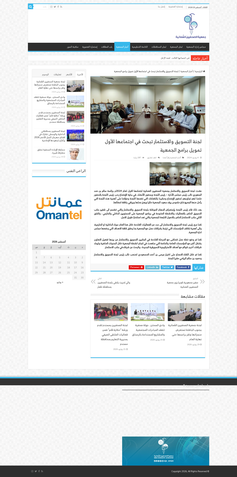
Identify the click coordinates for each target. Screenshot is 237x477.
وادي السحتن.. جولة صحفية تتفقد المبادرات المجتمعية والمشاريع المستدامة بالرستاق (148, 330)
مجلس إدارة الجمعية (196, 47)
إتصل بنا (161, 6)
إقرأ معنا (166, 157)
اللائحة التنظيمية (140, 47)
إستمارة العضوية (175, 6)
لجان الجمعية (176, 47)
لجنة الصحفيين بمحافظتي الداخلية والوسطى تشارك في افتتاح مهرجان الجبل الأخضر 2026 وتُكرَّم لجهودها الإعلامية (49, 135)
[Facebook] (58, 7)
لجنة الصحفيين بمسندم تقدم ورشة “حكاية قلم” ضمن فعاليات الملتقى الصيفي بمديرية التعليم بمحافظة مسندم (112, 334)
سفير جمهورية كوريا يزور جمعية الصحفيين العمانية (182, 283)
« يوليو (60, 282)
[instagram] (51, 7)
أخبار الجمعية (122, 47)
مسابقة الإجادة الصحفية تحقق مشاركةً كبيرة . (51, 151)
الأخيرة (80, 74)
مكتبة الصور (72, 47)
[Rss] (61, 7)
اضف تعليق (151, 157)
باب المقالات (106, 47)
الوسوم (45, 74)
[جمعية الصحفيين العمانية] (191, 25)
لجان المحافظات (158, 47)
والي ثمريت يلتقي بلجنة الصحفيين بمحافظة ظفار (114, 283)
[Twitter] (54, 7)
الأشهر (69, 74)
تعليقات (57, 74)
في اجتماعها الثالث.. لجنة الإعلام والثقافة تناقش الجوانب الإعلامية (159, 58)
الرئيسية (199, 71)
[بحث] (30, 6)
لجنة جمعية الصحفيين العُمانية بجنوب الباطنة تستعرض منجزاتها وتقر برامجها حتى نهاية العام (185, 332)
